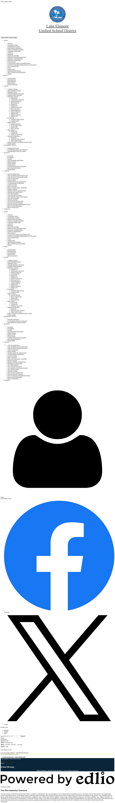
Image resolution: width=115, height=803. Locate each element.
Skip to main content (6, 1)
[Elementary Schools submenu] (19, 268)
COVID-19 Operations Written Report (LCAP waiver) (21, 64)
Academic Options (12, 89)
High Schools (11, 130)
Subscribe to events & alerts (14, 192)
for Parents (10, 155)
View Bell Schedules (13, 193)
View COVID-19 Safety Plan (15, 201)
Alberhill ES (14, 98)
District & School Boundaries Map (16, 57)
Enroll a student (11, 180)
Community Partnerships (14, 51)
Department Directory (13, 148)
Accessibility (4, 801)
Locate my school (12, 184)
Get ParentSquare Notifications (15, 183)
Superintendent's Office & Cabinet (16, 151)
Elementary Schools (12, 96)
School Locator (11, 143)
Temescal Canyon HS (16, 134)
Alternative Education (13, 136)
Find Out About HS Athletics (15, 203)
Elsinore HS (14, 131)
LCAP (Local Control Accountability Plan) (18, 63)
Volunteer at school (12, 199)
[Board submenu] (4, 77)
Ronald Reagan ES (16, 110)
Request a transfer (12, 189)
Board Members (11, 81)
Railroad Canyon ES (16, 107)
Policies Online (11, 163)
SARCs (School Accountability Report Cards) (19, 142)
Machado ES (14, 105)
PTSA (9, 68)
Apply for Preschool (12, 178)
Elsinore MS (14, 127)
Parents (6, 731)
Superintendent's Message (14, 71)
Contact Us (10, 52)
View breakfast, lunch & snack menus (17, 196)
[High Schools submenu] (15, 130)
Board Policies (11, 83)
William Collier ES (16, 115)
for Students (10, 157)
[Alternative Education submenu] (20, 136)
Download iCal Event (22, 752)
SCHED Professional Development (16, 166)
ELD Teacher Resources (13, 168)
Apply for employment (13, 174)
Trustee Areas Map (12, 84)
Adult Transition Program (14, 90)
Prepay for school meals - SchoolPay (17, 187)
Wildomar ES (14, 113)
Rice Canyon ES (15, 108)
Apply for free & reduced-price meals (17, 177)
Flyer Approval (11, 61)
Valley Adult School (16, 140)
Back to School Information (14, 206)
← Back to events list (7, 757)
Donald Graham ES (16, 101)
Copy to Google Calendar (7, 752)
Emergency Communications (15, 58)
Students (6, 730)
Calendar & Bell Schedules (14, 95)
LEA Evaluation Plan (13, 66)
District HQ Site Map (13, 55)
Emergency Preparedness (14, 60)
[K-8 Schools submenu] (15, 118)
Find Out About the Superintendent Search (18, 204)
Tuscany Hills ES (15, 111)
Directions (10, 54)
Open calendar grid (20, 757)
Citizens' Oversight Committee (15, 49)
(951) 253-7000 (9, 763)
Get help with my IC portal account (16, 181)
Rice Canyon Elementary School (9, 754)
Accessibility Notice (12, 45)
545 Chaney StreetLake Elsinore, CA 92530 (7, 761)
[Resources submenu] (4, 154)
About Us (10, 43)
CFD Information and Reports (15, 160)
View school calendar (13, 198)
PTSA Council (11, 165)
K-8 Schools (10, 118)
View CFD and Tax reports (14, 195)
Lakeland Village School (17, 119)
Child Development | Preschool (15, 93)
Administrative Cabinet (13, 46)
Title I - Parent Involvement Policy (16, 72)
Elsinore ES (14, 104)
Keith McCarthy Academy (18, 139)
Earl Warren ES (15, 102)
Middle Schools (11, 122)
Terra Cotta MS (15, 128)
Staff (5, 733)
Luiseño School (15, 121)
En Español (4, 739)
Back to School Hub (12, 207)
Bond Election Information (14, 48)
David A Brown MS (16, 125)
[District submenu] (4, 42)
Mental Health (11, 169)
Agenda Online (11, 78)
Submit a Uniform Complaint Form (16, 190)
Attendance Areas (12, 92)
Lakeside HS (14, 133)
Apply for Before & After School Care (17, 175)
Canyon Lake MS (15, 124)
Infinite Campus (11, 162)
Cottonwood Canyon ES (17, 99)
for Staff (9, 159)
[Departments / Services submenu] (4, 318)
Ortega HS (14, 137)
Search (2, 736)
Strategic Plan (11, 69)
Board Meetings (11, 80)
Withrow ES (14, 116)
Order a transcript (12, 186)
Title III (9, 74)
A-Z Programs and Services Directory (17, 149)
